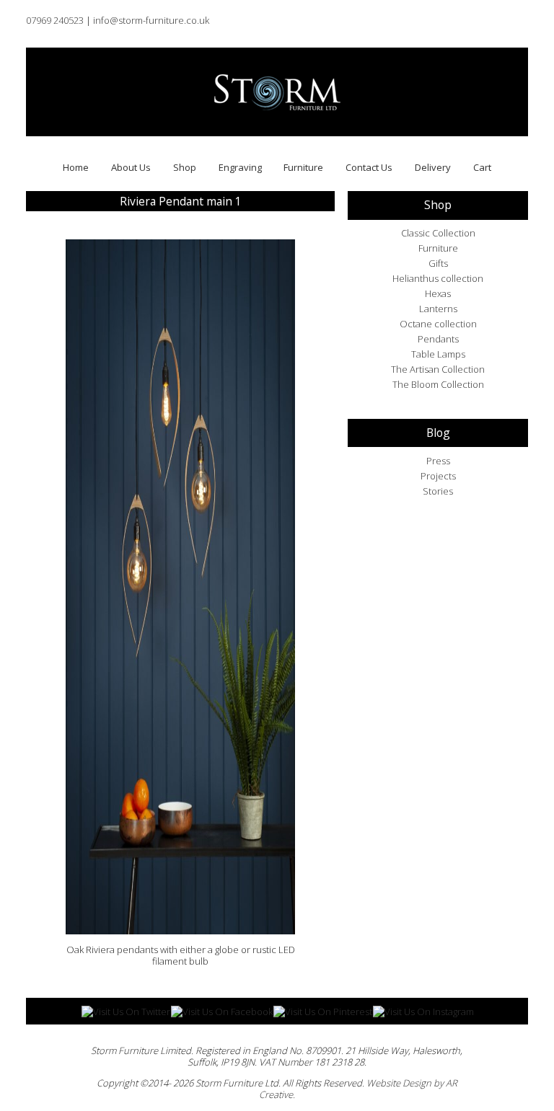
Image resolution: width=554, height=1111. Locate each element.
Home (76, 167)
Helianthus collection (437, 278)
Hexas (438, 293)
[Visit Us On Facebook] (221, 1010)
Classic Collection (438, 232)
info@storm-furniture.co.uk (151, 20)
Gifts (438, 263)
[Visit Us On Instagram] (423, 1010)
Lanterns (438, 308)
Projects (438, 475)
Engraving (240, 167)
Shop (184, 167)
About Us (131, 167)
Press (438, 460)
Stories (438, 490)
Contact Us (369, 167)
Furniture (303, 167)
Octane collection (438, 323)
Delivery (433, 167)
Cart (482, 167)
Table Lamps (438, 354)
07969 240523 (55, 20)
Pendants (438, 338)
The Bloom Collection (438, 384)
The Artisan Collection (438, 369)
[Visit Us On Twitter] (125, 1010)
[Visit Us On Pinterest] (322, 1010)
